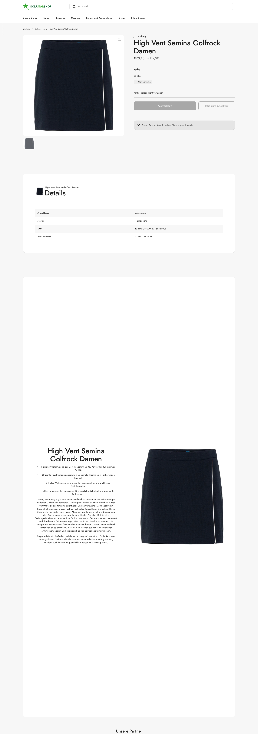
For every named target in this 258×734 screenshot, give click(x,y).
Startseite (26, 28)
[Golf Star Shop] (37, 6)
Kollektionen (40, 28)
